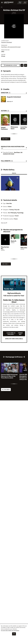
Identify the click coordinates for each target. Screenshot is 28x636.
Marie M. (13, 241)
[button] (17, 178)
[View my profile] (25, 2)
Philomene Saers (14, 128)
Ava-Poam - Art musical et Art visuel (10, 47)
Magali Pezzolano (4, 128)
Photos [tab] (14, 173)
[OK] (14, 633)
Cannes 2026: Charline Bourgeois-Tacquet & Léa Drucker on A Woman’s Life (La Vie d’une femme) (10, 377)
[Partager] (22, 65)
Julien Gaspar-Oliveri (18, 301)
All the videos (6, 389)
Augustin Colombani (6, 42)
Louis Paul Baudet (24, 128)
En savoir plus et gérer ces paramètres (10, 630)
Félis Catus (24, 248)
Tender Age (7, 300)
